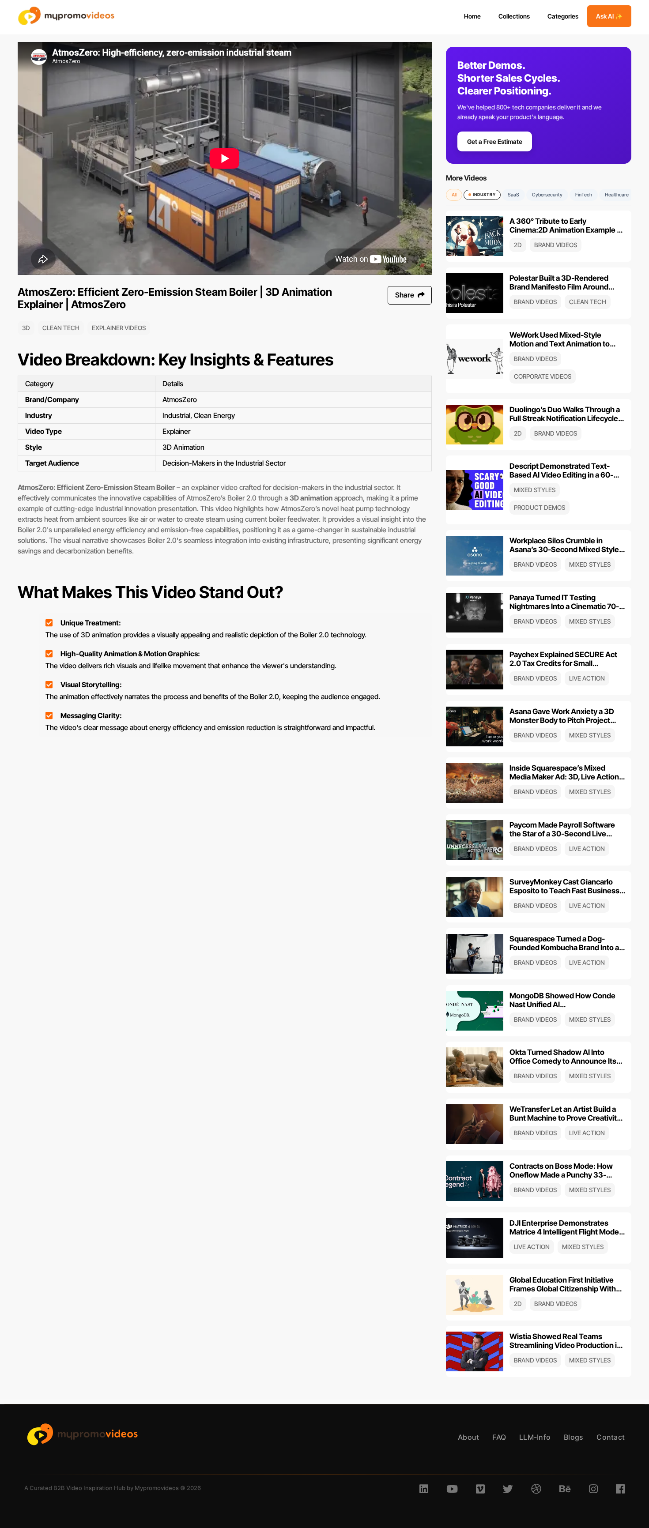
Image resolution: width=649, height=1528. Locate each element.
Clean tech (60, 327)
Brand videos (555, 244)
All (454, 195)
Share (405, 294)
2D (518, 244)
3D (26, 327)
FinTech (583, 195)
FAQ (499, 1437)
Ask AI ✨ (609, 16)
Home (472, 16)
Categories (562, 16)
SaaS (513, 195)
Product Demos (539, 507)
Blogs (573, 1437)
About (468, 1437)
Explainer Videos (119, 327)
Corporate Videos (542, 376)
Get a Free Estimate (494, 141)
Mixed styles (534, 489)
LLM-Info (535, 1437)
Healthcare (617, 195)
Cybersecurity (547, 195)
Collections (514, 16)
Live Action (587, 678)
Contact (610, 1437)
